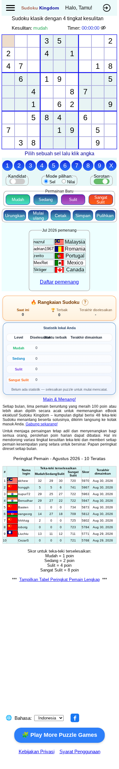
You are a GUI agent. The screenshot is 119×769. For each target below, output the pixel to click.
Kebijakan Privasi (36, 751)
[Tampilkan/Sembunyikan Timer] (104, 28)
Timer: (73, 28)
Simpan (83, 215)
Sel (52, 182)
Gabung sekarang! (42, 424)
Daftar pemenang (59, 282)
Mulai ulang (38, 215)
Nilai (71, 182)
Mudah (18, 199)
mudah (40, 28)
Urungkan (15, 215)
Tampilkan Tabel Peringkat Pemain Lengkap (59, 579)
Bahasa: (23, 718)
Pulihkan (105, 215)
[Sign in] (107, 8)
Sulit (73, 199)
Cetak (60, 215)
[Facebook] (74, 718)
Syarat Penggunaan (80, 751)
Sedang (46, 199)
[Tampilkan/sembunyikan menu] (10, 7)
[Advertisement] (59, 652)
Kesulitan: (22, 28)
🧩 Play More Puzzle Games (59, 735)
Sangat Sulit (100, 199)
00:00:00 (90, 28)
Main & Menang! (59, 399)
